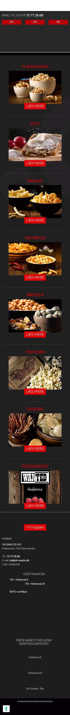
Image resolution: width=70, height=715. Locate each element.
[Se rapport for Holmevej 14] (35, 667)
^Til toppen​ (35, 527)
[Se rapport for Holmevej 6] (35, 651)
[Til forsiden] (33, 41)
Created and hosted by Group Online (35, 701)
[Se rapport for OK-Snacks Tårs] (35, 683)
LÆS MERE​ (35, 106)
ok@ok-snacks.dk (19, 560)
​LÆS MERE (35, 220)
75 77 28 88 (34, 15)
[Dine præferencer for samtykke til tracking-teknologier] (6, 708)
